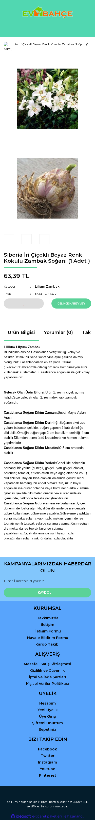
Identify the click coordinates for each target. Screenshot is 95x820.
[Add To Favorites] (24, 303)
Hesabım (47, 703)
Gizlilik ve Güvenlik (47, 670)
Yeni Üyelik (47, 710)
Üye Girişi (47, 716)
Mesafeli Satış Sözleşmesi (47, 664)
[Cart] (85, 28)
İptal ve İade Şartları (47, 677)
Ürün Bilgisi (21, 332)
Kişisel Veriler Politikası (47, 683)
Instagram (47, 762)
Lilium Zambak (47, 286)
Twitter (47, 755)
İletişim (47, 624)
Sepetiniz (47, 729)
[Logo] (47, 12)
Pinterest (47, 775)
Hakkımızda (47, 618)
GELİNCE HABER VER (71, 303)
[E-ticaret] (47, 816)
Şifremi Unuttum (47, 723)
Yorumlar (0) (58, 332)
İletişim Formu (47, 631)
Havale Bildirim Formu (47, 637)
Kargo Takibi (47, 644)
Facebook (47, 749)
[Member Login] (47, 28)
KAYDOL (44, 592)
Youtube (47, 769)
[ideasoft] (21, 816)
